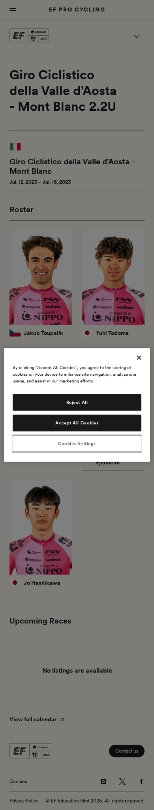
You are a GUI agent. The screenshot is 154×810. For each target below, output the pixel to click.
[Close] (139, 358)
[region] (77, 405)
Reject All (77, 402)
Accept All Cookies (76, 423)
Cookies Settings (77, 443)
